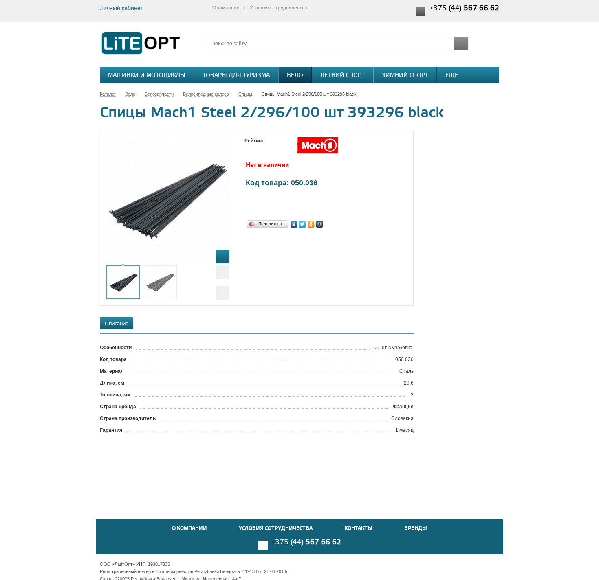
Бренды (415, 528)
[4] (273, 148)
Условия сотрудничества (278, 8)
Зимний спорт (405, 75)
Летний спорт (342, 75)
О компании (226, 8)
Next (222, 293)
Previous (222, 272)
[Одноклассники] (311, 224)
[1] (248, 148)
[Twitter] (302, 224)
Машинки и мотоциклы (146, 75)
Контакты (358, 528)
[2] (257, 148)
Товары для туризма (236, 75)
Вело (295, 75)
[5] (281, 148)
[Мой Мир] (319, 224)
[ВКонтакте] (294, 224)
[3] (265, 148)
